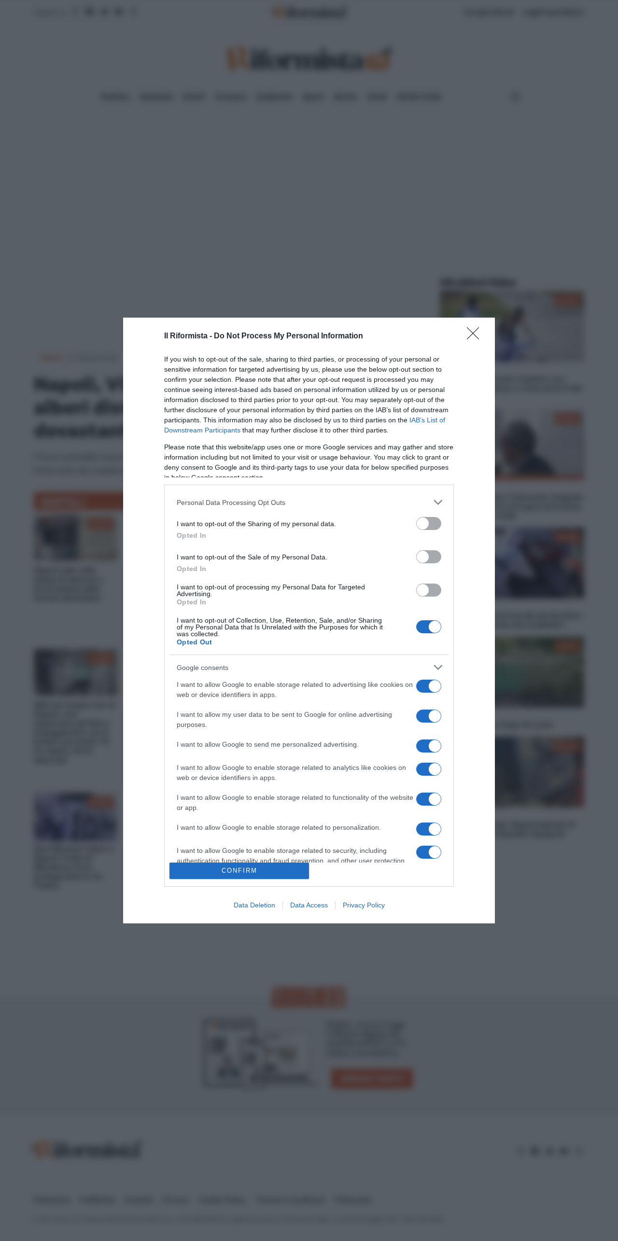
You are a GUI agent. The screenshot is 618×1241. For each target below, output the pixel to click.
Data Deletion (254, 905)
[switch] (428, 523)
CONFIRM (239, 870)
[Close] (476, 336)
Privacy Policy (364, 905)
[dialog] (309, 620)
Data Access (309, 905)
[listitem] (309, 502)
